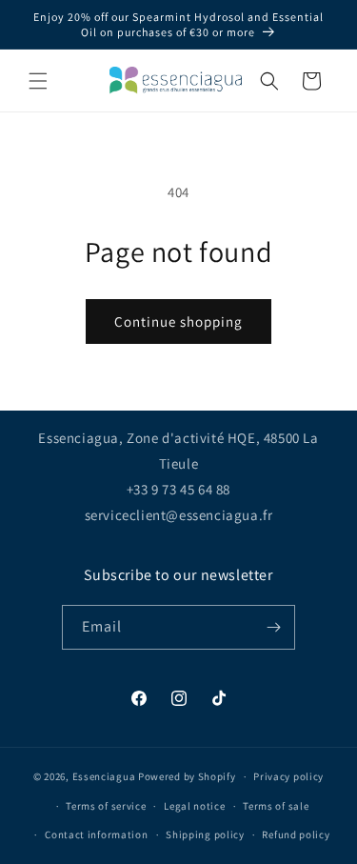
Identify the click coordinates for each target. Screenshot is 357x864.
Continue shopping (178, 321)
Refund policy (295, 834)
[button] (38, 81)
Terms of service (106, 806)
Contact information (96, 834)
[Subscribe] (273, 627)
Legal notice (194, 806)
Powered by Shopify (187, 776)
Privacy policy (288, 776)
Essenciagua (104, 776)
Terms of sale (275, 806)
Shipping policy (205, 834)
